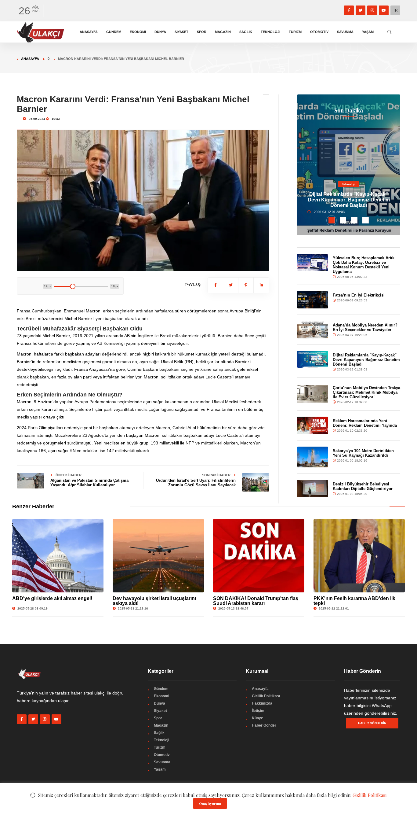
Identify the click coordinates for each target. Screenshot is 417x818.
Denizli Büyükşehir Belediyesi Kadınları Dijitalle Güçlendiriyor (363, 486)
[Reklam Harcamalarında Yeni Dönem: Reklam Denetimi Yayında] (312, 425)
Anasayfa (89, 32)
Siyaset (181, 32)
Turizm (295, 32)
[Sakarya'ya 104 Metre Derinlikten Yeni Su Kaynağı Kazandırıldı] (312, 457)
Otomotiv (319, 32)
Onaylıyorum (210, 803)
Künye (257, 718)
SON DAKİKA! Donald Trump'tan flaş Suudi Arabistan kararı (255, 601)
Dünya (160, 32)
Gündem (113, 32)
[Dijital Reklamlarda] (312, 359)
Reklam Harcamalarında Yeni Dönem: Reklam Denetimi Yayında (365, 423)
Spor (201, 32)
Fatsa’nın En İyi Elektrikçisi (359, 295)
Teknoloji (270, 32)
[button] (331, 220)
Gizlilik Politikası (266, 696)
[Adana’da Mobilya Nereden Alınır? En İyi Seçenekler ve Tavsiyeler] (312, 329)
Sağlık (245, 32)
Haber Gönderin (372, 723)
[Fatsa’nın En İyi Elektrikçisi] (312, 299)
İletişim (258, 711)
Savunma (345, 32)
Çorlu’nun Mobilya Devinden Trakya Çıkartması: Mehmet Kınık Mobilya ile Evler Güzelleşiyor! (366, 392)
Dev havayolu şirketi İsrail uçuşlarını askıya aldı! (154, 601)
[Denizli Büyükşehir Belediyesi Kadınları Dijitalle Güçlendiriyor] (312, 488)
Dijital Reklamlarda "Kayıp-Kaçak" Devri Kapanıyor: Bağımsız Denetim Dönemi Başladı (349, 200)
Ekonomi (138, 32)
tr (395, 10)
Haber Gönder (264, 725)
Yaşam (368, 32)
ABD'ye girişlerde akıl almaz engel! (52, 598)
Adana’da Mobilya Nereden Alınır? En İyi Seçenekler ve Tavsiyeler (365, 327)
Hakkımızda (262, 703)
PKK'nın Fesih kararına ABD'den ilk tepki (354, 601)
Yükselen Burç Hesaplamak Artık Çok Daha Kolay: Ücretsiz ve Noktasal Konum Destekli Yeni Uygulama (363, 265)
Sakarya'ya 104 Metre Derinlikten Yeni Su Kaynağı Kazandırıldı (363, 453)
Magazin (223, 32)
